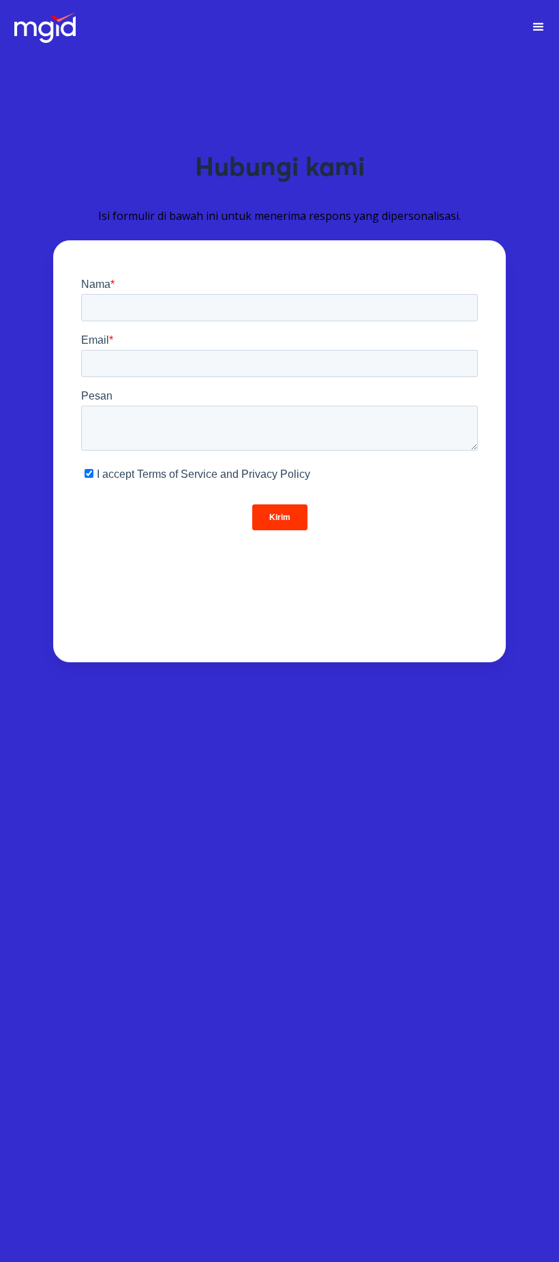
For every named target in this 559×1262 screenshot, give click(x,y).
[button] (538, 27)
